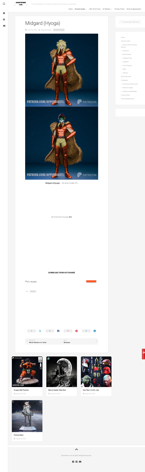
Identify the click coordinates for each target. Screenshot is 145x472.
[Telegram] (4, 13)
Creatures (126, 62)
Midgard (33, 291)
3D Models (106, 9)
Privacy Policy (119, 9)
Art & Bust (126, 51)
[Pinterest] (4, 19)
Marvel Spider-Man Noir (57, 390)
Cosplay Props (127, 58)
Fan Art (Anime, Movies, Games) (129, 46)
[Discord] (4, 26)
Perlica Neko (18, 435)
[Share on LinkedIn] (89, 331)
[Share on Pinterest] (71, 331)
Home (71, 9)
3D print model (80, 9)
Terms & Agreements (133, 9)
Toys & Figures (127, 65)
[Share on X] (34, 331)
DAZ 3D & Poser (95, 9)
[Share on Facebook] (53, 331)
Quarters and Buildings (130, 91)
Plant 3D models (128, 87)
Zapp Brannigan (46, 30)
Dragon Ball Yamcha (21, 390)
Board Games (127, 54)
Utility (124, 69)
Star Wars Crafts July (91, 390)
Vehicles (125, 73)
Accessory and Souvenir (130, 84)
